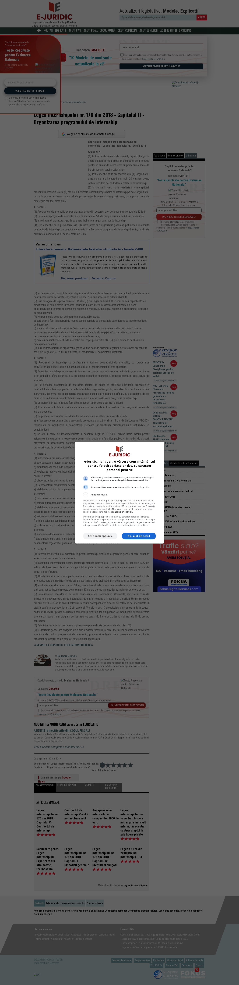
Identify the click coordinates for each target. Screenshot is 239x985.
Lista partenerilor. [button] (124, 511)
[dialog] (119, 493)
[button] (119, 494)
